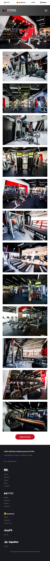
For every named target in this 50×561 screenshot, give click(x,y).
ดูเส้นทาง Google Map (11, 457)
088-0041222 (11, 461)
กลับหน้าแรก (25, 436)
